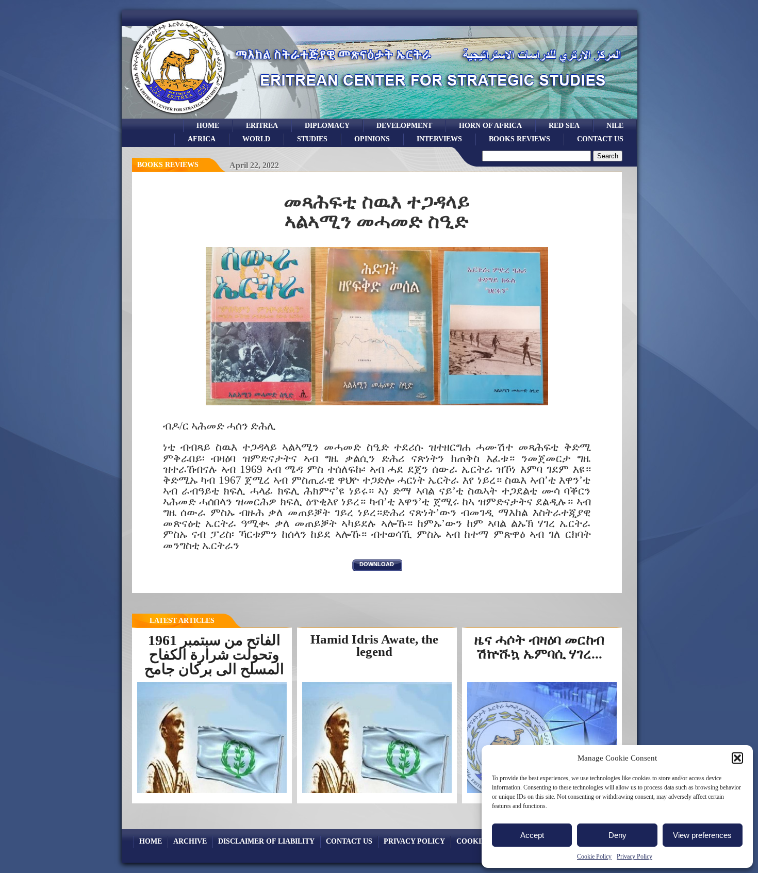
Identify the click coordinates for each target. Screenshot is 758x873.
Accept (532, 835)
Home (207, 125)
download (376, 564)
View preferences (702, 835)
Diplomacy (327, 125)
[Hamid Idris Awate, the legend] (377, 792)
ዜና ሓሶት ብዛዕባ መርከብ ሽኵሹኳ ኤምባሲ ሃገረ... (539, 647)
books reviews (519, 139)
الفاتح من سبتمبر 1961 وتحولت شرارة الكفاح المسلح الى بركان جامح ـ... (214, 661)
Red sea (564, 125)
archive (190, 841)
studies (312, 139)
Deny (617, 835)
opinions (372, 139)
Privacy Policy (634, 856)
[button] (737, 758)
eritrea (262, 125)
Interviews (439, 139)
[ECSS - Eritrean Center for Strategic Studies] (178, 115)
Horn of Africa (490, 125)
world (256, 139)
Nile (614, 125)
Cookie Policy (594, 856)
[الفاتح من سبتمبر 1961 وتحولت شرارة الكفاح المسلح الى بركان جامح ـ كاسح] (212, 792)
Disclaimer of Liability (266, 841)
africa (202, 139)
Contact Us (600, 139)
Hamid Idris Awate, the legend (374, 645)
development (404, 125)
